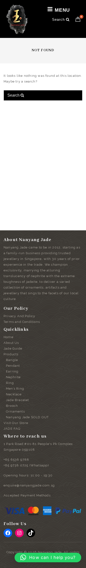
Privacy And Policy (19, 316)
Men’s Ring (15, 388)
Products (11, 354)
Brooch (12, 406)
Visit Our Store (16, 423)
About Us (11, 343)
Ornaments (15, 411)
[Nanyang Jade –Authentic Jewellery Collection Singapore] (16, 19)
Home (8, 337)
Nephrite (13, 377)
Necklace (14, 394)
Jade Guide (13, 348)
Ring (10, 383)
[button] (48, 557)
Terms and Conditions (22, 322)
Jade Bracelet (17, 400)
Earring (12, 371)
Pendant (13, 365)
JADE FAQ (12, 428)
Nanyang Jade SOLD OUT (27, 417)
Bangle (12, 360)
